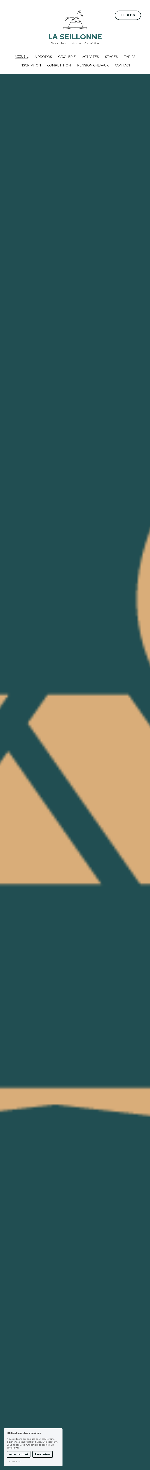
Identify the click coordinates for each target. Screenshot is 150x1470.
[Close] (123, 719)
